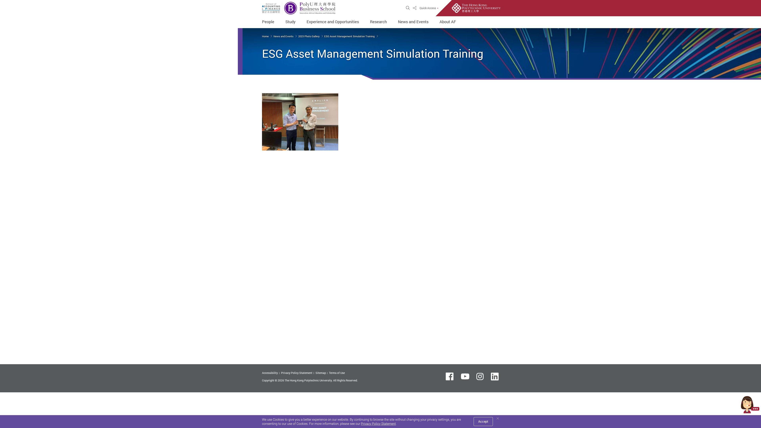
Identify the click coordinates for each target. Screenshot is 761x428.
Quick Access (428, 8)
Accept (483, 421)
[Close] (497, 418)
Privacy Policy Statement (296, 373)
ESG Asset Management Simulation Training (349, 36)
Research (378, 22)
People (268, 22)
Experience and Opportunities (333, 22)
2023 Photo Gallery (309, 36)
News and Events (413, 22)
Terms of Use (337, 373)
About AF (448, 22)
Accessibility (270, 373)
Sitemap (320, 373)
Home (265, 36)
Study (290, 22)
